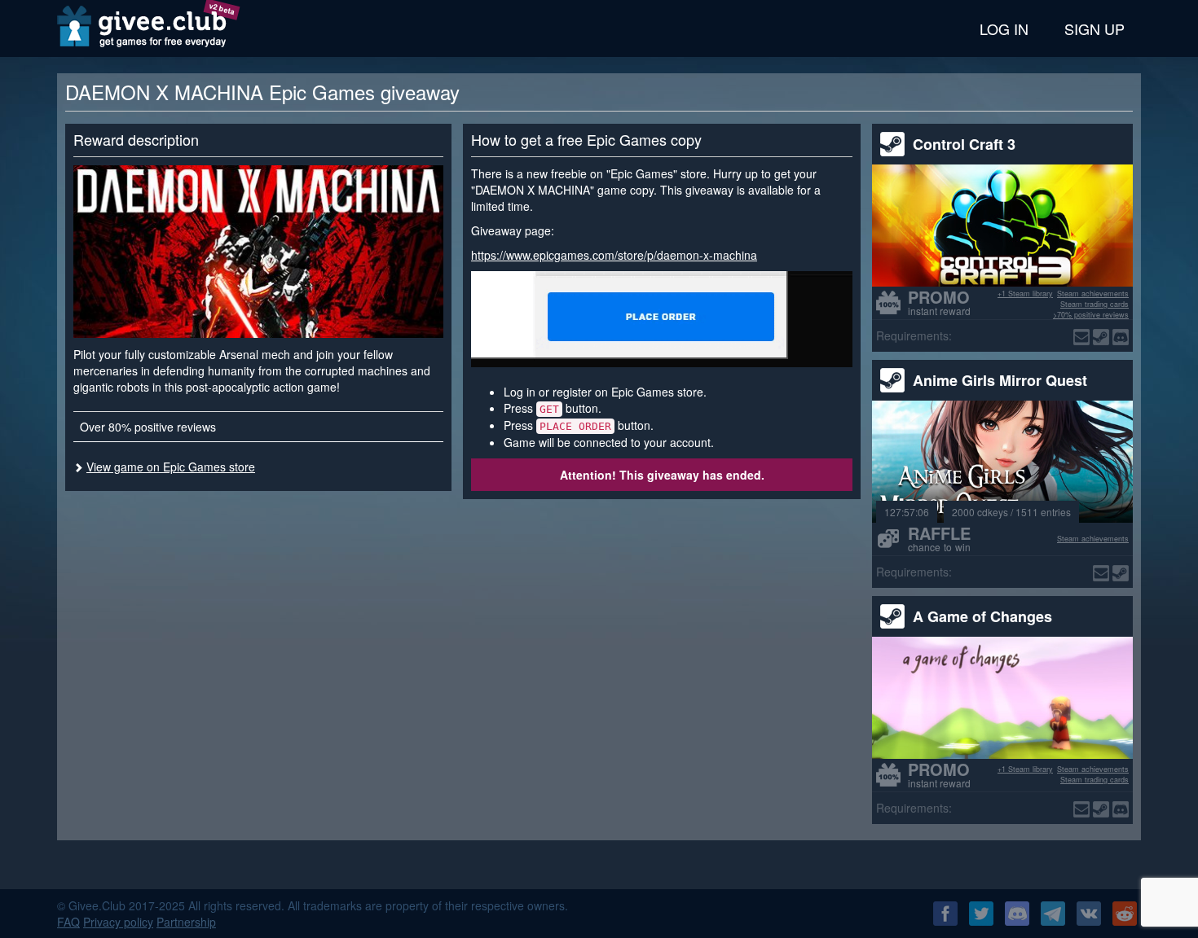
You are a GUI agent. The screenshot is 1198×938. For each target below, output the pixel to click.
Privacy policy (118, 922)
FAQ (68, 922)
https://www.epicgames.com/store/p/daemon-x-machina (614, 255)
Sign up (1094, 28)
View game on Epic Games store (170, 466)
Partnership (186, 922)
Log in (1004, 28)
